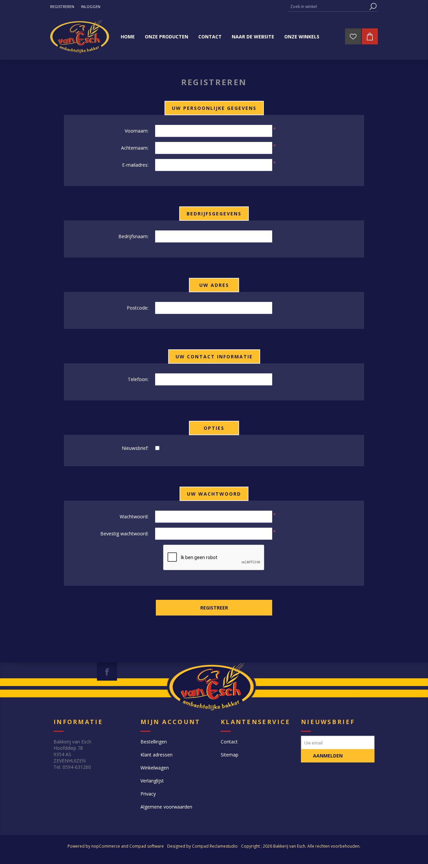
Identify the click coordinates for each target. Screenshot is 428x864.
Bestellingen (153, 741)
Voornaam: (136, 131)
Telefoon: (138, 379)
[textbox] (328, 6)
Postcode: (137, 308)
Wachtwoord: (134, 516)
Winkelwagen (154, 767)
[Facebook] (107, 672)
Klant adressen (156, 754)
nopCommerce (105, 846)
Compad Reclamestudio (215, 846)
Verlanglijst (152, 780)
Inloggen (90, 6)
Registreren (62, 6)
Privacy (148, 794)
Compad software (146, 846)
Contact (229, 741)
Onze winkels (301, 36)
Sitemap (229, 754)
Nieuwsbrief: (135, 448)
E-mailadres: (135, 165)
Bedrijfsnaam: (133, 236)
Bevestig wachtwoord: (124, 533)
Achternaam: (134, 148)
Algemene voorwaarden (166, 807)
